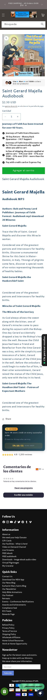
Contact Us (7, 577)
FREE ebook (7, 553)
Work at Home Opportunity (14, 644)
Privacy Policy (8, 628)
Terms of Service (9, 631)
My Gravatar (8, 566)
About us (6, 534)
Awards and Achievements (14, 605)
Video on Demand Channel (14, 547)
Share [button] (8, 419)
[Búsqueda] (42, 24)
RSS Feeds (6, 611)
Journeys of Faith (32, 681)
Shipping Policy (9, 634)
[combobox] (23, 24)
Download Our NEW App (13, 580)
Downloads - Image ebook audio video (19, 560)
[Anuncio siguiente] (42, 4)
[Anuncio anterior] (5, 4)
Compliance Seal (9, 608)
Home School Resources (13, 641)
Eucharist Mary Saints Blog (14, 586)
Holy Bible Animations (12, 592)
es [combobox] (40, 469)
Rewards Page (8, 614)
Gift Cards (6, 541)
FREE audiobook (9, 556)
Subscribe (8, 673)
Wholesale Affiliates (11, 638)
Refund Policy (8, 625)
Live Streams (8, 550)
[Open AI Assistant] (40, 693)
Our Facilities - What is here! (15, 544)
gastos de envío (11, 106)
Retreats (6, 599)
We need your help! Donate (14, 538)
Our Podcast (7, 595)
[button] (23, 488)
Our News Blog (8, 583)
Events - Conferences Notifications (18, 602)
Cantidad (6, 111)
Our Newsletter (9, 589)
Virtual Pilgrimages (10, 563)
